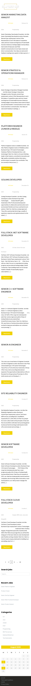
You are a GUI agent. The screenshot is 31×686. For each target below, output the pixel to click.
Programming (15, 29)
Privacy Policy (5, 684)
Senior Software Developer (10, 445)
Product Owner (5, 591)
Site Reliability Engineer (14, 393)
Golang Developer (11, 179)
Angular (14, 515)
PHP (4, 626)
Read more (7, 59)
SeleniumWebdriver (8, 635)
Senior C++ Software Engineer (12, 290)
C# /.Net (14, 247)
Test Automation (7, 638)
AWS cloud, (19, 515)
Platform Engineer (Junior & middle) (11, 127)
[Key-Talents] (10, 6)
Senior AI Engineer (11, 344)
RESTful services (7, 632)
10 (3, 662)
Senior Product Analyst (7, 604)
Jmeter (5, 622)
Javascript (25, 515)
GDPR (3, 682)
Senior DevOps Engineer (7, 595)
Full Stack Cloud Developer (10, 501)
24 (3, 668)
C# (3, 616)
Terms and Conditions (7, 680)
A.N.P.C (3, 678)
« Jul (2, 647)
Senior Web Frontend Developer (10, 599)
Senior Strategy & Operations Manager (12, 71)
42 (20, 562)
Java (4, 619)
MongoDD (3, 519)
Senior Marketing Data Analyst (13, 16)
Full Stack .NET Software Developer (15, 233)
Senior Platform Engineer (8, 586)
